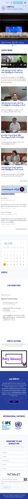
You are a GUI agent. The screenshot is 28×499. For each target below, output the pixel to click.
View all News (23, 181)
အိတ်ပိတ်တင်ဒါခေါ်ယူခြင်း (6, 212)
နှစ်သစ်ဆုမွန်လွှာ (4, 198)
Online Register (18, 2)
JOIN (14, 401)
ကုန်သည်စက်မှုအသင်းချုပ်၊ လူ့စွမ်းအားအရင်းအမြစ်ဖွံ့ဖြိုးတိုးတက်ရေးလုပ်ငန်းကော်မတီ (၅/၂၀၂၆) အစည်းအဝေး (12, 71)
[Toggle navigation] (25, 2)
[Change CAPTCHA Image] (25, 479)
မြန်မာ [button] (7, 2)
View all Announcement (21, 229)
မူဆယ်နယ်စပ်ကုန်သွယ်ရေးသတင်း (10, 302)
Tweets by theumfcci (6, 295)
